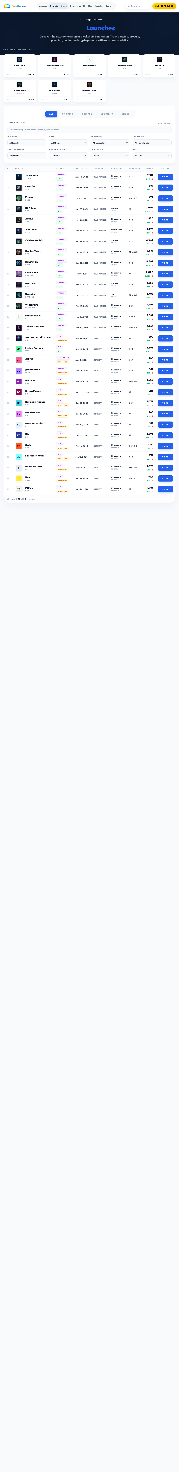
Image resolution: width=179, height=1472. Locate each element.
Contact (109, 6)
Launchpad (138, 137)
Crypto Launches (57, 6)
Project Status (15, 150)
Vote (165, 177)
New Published (57, 150)
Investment (97, 150)
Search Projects (16, 123)
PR (84, 6)
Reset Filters (165, 123)
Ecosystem (97, 137)
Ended (126, 114)
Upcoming (107, 114)
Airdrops (43, 6)
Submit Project (164, 6)
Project (20, 169)
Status (60, 169)
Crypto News (75, 6)
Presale (87, 114)
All (51, 114)
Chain (52, 137)
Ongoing (67, 114)
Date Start (82, 169)
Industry (12, 137)
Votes (149, 169)
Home (80, 19)
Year (135, 150)
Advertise (99, 6)
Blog (90, 6)
